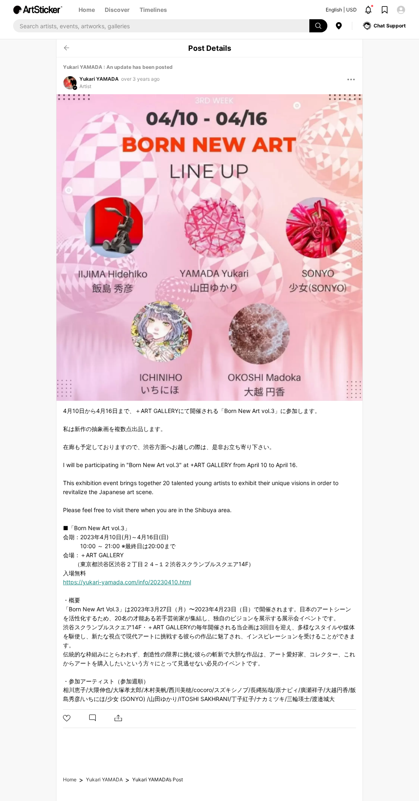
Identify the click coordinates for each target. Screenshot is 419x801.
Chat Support (390, 26)
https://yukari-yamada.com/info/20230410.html (127, 582)
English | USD (341, 10)
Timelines (153, 9)
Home (87, 9)
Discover (117, 9)
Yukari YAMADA (99, 79)
